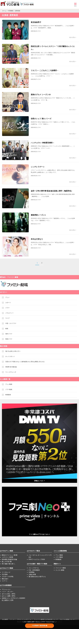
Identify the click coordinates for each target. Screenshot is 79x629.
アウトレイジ (6, 589)
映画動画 (8, 394)
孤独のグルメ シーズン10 (41, 94)
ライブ (7, 318)
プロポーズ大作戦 (7, 576)
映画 (6, 328)
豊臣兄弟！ (5, 579)
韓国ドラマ (8, 339)
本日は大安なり (37, 239)
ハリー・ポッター (7, 591)
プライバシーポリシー (24, 619)
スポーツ (8, 302)
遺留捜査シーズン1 (38, 215)
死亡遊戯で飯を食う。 (9, 564)
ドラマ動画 (8, 389)
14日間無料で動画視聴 (38, 625)
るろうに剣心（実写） (9, 594)
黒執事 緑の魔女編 (11, 367)
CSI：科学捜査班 (34, 570)
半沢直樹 (5, 574)
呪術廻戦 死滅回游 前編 (9, 559)
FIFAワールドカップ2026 (37, 559)
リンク (12, 619)
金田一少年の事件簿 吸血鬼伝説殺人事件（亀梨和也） (52, 191)
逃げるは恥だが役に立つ (12, 351)
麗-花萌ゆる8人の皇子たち (37, 576)
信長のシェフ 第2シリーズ (41, 119)
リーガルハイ (6, 572)
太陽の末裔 (32, 574)
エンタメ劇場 (59, 570)
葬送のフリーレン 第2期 (9, 555)
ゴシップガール (34, 568)
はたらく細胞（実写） (9, 596)
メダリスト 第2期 (7, 557)
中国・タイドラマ (10, 323)
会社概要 (5, 619)
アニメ (7, 297)
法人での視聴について (67, 619)
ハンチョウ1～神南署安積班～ (42, 143)
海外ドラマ (8, 334)
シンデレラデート (38, 167)
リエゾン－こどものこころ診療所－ (45, 70)
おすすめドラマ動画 (6, 568)
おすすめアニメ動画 (6, 551)
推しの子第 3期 (7, 561)
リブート (5, 581)
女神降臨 (31, 572)
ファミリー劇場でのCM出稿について (46, 619)
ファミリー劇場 (60, 568)
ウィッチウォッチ (10, 372)
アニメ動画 (8, 384)
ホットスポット (10, 356)
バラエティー (9, 313)
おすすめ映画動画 (6, 585)
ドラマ (7, 308)
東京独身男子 (36, 22)
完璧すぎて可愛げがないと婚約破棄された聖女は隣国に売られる (25, 361)
